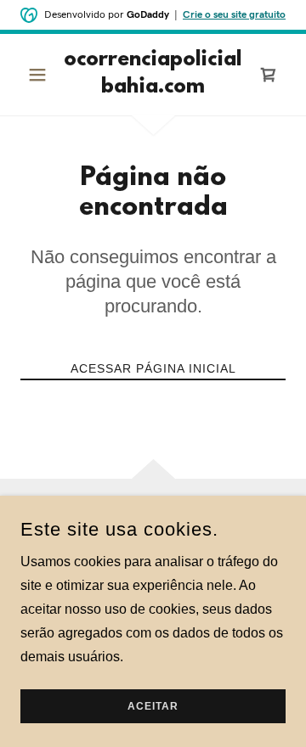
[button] (40, 75)
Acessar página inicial (153, 368)
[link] (153, 75)
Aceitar (153, 706)
